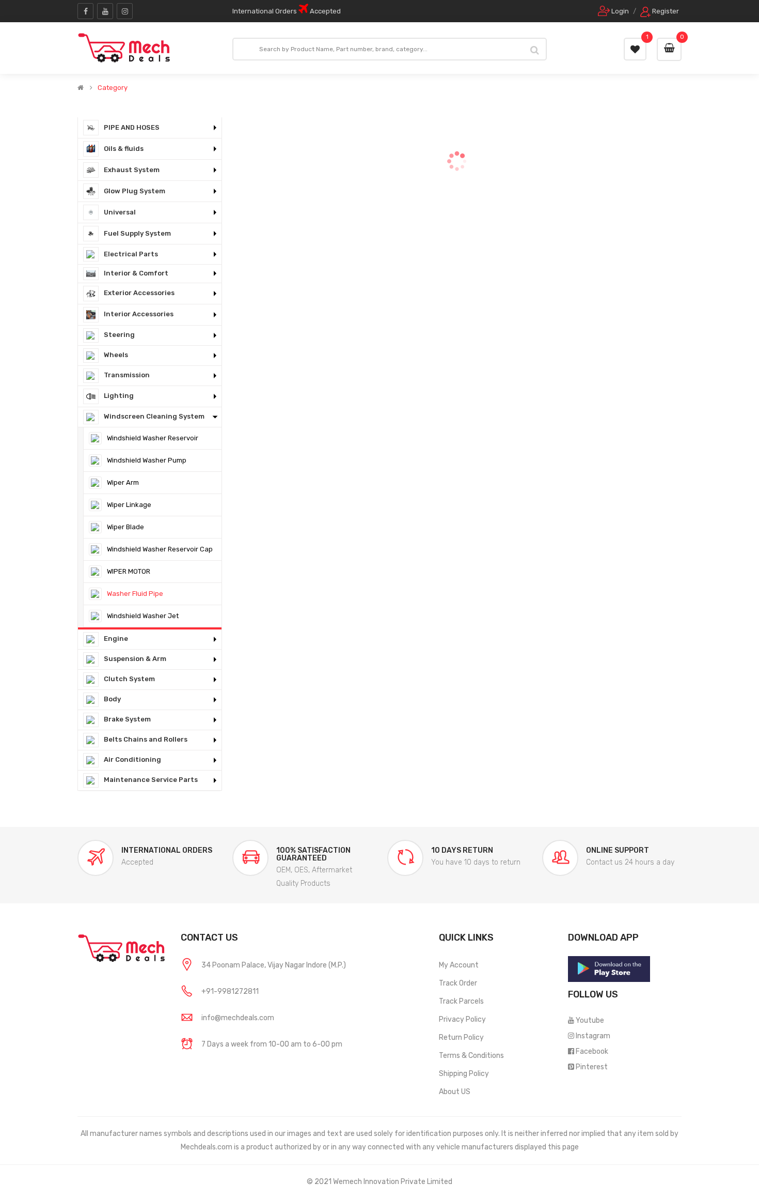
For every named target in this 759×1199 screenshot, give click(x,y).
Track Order (458, 983)
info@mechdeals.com (237, 1017)
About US (454, 1091)
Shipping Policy (464, 1073)
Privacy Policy (462, 1019)
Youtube (590, 1020)
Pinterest (592, 1067)
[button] (150, 128)
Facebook (592, 1051)
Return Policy (461, 1037)
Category (113, 87)
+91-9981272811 (230, 991)
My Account (459, 965)
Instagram (593, 1036)
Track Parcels (461, 1001)
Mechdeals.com (206, 1147)
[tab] (150, 128)
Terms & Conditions (471, 1055)
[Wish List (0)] (635, 49)
